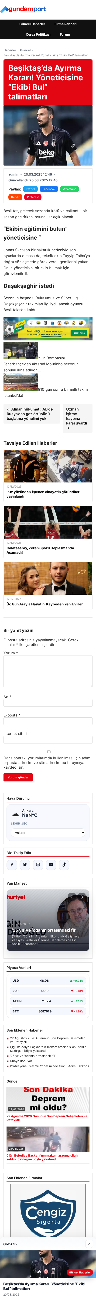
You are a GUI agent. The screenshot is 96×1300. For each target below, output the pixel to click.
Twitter (30, 189)
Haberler (9, 50)
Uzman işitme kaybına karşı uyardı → (76, 418)
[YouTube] (51, 865)
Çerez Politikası (38, 34)
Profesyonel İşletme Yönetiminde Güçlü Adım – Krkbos (49, 1066)
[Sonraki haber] (82, 897)
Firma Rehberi (66, 24)
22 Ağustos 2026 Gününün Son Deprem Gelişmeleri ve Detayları (48, 1040)
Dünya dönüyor (21, 1061)
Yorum (10, 653)
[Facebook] (12, 865)
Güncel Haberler (32, 24)
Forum (65, 34)
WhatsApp (69, 189)
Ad (7, 696)
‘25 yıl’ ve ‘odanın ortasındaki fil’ (32, 1056)
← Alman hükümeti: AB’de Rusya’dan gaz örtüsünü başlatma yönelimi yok (30, 414)
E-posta (12, 715)
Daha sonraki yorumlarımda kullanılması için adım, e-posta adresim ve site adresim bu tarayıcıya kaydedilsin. (47, 763)
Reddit (15, 197)
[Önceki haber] (72, 897)
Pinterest (33, 197)
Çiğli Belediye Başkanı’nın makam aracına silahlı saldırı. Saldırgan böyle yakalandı (48, 1048)
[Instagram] (38, 865)
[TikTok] (64, 865)
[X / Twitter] (25, 865)
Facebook (48, 189)
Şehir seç (19, 823)
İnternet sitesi (15, 733)
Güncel (25, 50)
